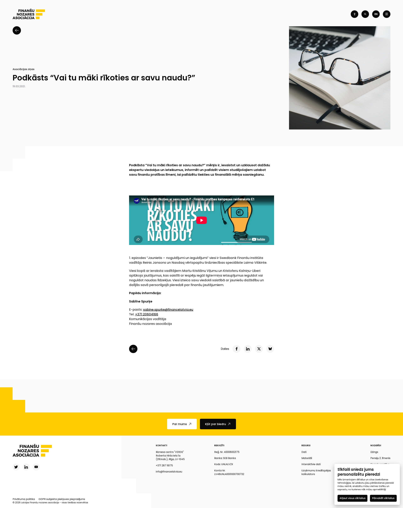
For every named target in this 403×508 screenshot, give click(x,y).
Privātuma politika (24, 499)
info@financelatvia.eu (169, 471)
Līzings (374, 452)
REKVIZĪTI (219, 445)
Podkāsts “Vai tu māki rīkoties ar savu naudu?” (104, 77)
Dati (304, 452)
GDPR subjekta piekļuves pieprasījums (62, 499)
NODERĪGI (375, 445)
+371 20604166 (146, 314)
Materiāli (306, 458)
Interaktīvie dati (311, 464)
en (376, 14)
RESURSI (305, 445)
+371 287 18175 (164, 465)
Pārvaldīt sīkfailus (383, 498)
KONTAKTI (161, 445)
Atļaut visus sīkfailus (353, 498)
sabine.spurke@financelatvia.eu (168, 309)
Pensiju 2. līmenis (380, 458)
